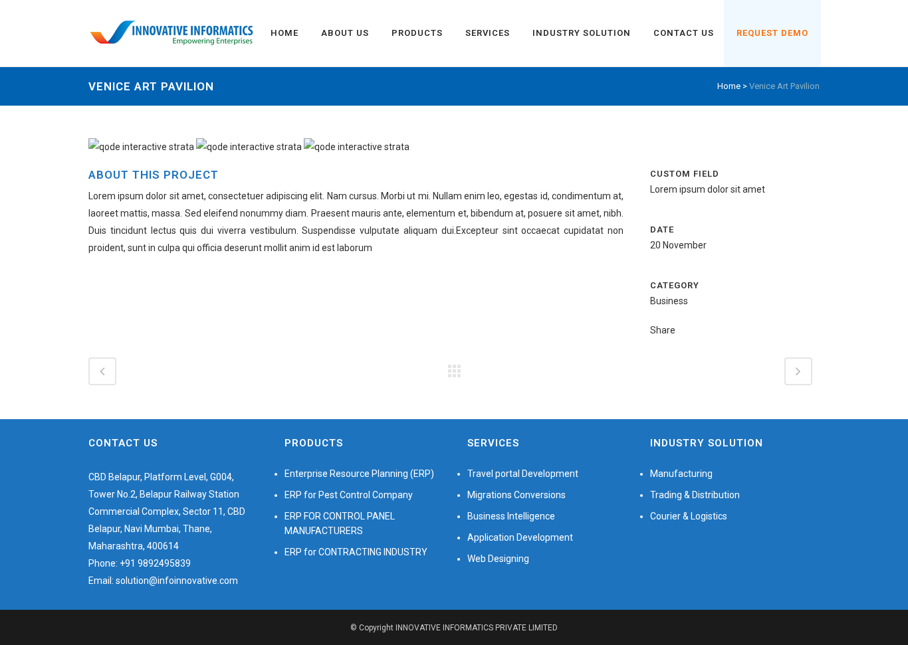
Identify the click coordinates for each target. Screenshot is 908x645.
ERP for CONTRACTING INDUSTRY (355, 552)
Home (728, 86)
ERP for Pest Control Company (348, 495)
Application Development (520, 537)
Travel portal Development (522, 473)
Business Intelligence (511, 516)
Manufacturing (681, 473)
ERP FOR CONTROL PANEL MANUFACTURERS (339, 523)
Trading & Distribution (695, 495)
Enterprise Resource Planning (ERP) (359, 473)
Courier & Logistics (688, 516)
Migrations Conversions (516, 495)
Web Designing (498, 558)
